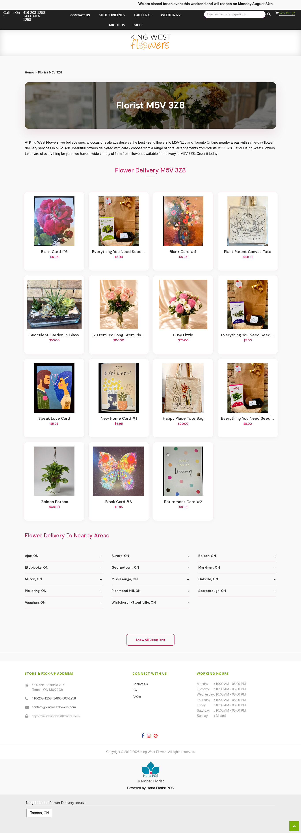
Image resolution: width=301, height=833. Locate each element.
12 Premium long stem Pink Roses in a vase (118, 335)
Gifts (138, 25)
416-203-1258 (42, 698)
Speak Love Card (54, 418)
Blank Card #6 (54, 251)
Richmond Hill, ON (126, 591)
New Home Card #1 (119, 418)
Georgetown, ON (125, 567)
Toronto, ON (39, 813)
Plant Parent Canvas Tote (247, 251)
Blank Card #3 (118, 502)
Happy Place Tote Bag (183, 418)
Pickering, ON (35, 591)
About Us (117, 25)
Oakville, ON (208, 579)
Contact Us (80, 15)
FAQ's (136, 696)
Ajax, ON (31, 556)
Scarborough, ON (212, 591)
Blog (135, 690)
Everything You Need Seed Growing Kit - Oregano (247, 335)
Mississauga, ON (124, 579)
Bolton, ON (207, 556)
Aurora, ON (120, 556)
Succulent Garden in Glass (54, 335)
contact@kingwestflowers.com (54, 707)
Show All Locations (150, 640)
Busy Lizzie (183, 335)
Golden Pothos (54, 502)
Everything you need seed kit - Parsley (247, 418)
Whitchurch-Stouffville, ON (133, 602)
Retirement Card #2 (183, 502)
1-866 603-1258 (64, 698)
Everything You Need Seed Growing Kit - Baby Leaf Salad (118, 251)
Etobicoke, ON (36, 567)
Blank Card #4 (183, 251)
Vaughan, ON (35, 602)
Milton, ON (33, 579)
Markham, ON (209, 567)
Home (29, 72)
